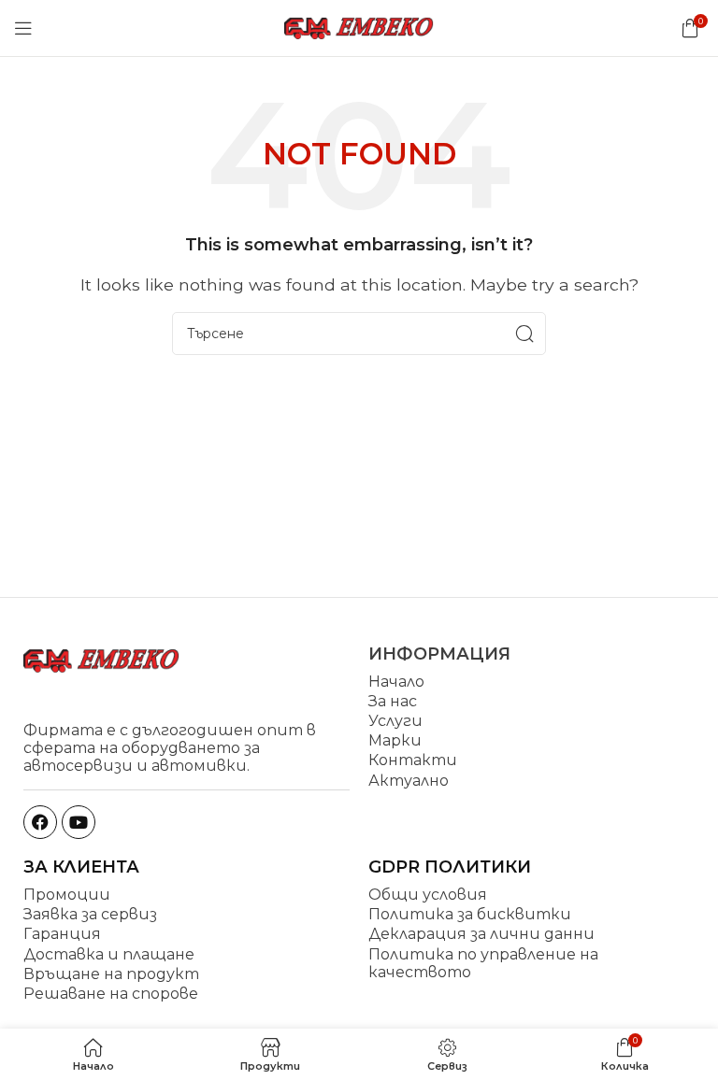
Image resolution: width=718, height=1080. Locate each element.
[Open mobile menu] (23, 28)
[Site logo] (359, 27)
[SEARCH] (524, 333)
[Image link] (101, 659)
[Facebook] (40, 822)
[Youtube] (78, 822)
